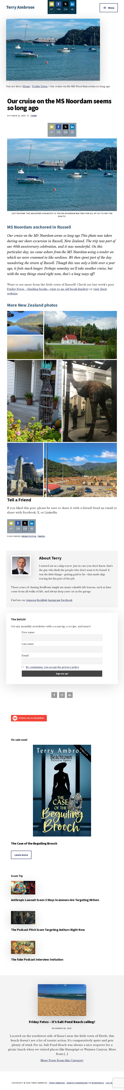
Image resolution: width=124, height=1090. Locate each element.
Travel (41, 536)
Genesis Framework (77, 1083)
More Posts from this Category (62, 1060)
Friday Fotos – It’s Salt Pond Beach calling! (62, 1022)
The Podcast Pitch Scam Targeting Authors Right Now (48, 930)
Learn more (21, 854)
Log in (109, 1083)
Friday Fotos (28, 536)
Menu (111, 7)
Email (25, 655)
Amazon (31, 600)
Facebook (66, 600)
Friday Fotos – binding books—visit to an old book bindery (48, 289)
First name (28, 632)
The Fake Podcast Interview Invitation (37, 959)
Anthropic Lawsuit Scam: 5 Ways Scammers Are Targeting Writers (55, 900)
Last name (28, 644)
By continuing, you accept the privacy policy (52, 667)
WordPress (98, 1083)
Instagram (54, 600)
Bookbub (42, 600)
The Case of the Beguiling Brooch (34, 843)
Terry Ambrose (20, 7)
